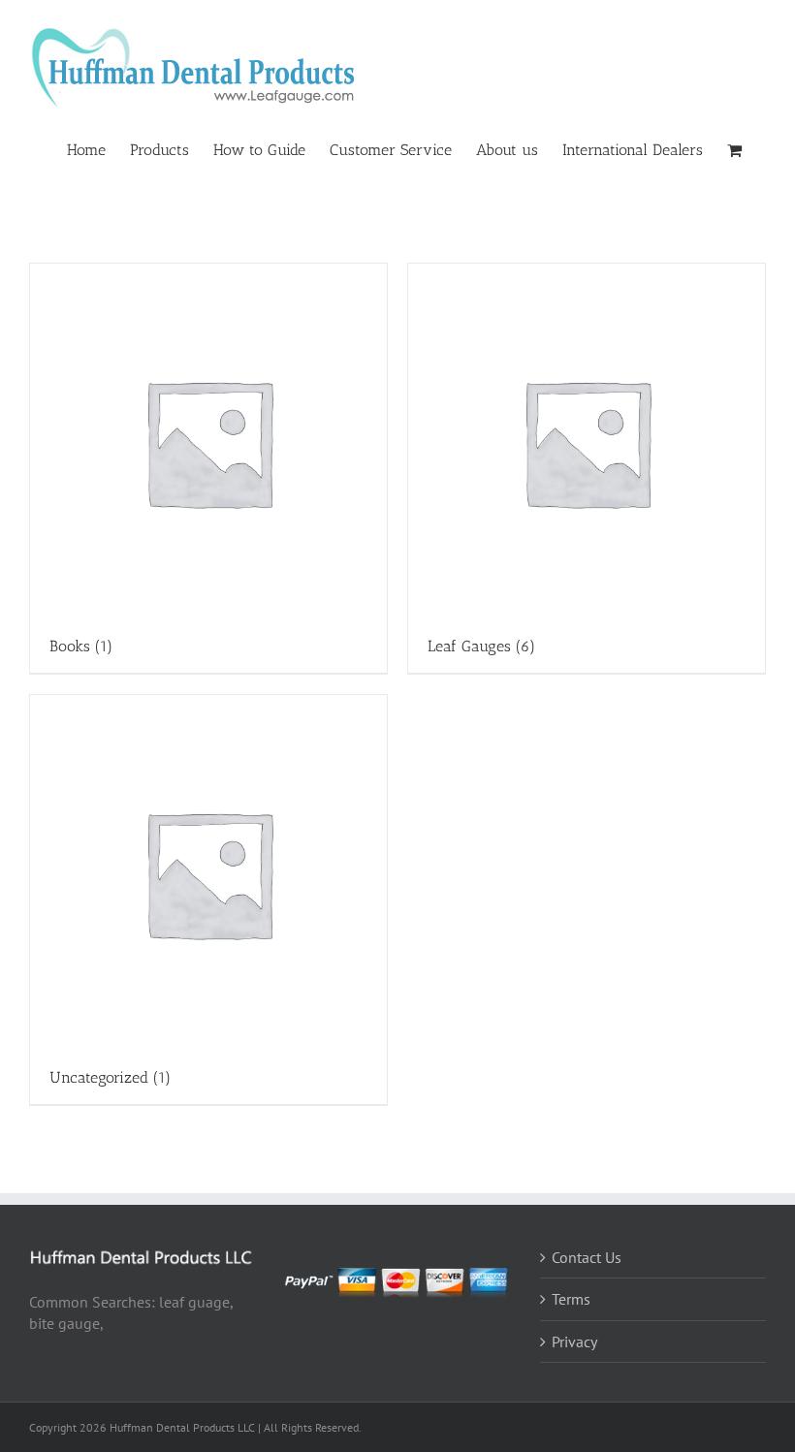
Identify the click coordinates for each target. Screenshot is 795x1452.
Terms (571, 1299)
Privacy (574, 1341)
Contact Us (586, 1257)
